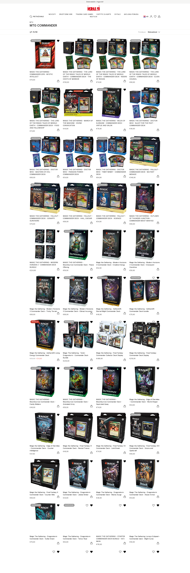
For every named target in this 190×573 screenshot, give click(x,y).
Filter (35, 32)
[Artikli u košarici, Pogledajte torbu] (159, 16)
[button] (149, 32)
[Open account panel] (151, 16)
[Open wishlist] (155, 16)
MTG (31, 22)
